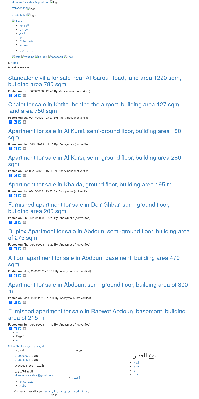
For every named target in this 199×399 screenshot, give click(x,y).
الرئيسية (24, 25)
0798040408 (19, 15)
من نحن (24, 29)
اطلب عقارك (26, 41)
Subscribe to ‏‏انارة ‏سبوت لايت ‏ (26, 346)
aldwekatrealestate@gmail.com (31, 2)
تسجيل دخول (26, 50)
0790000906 (19, 8)
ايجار (22, 33)
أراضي (76, 378)
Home (14, 62)
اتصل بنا (24, 44)
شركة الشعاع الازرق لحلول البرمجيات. (65, 391)
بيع (20, 37)
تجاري (22, 385)
